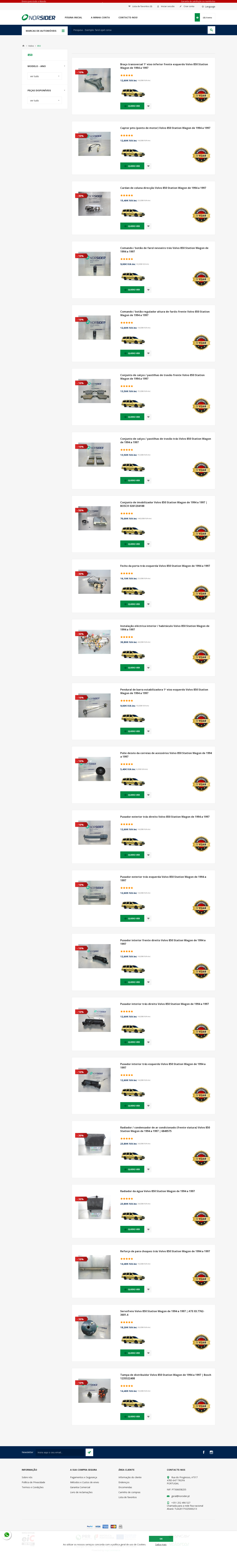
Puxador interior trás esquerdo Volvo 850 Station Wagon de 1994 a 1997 (163, 1065)
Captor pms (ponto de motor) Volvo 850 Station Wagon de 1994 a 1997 (165, 128)
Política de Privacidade (33, 1482)
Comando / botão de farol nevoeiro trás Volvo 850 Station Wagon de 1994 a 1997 (164, 249)
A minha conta (100, 17)
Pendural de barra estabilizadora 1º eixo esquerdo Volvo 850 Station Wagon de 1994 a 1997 (164, 691)
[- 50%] (78, 498)
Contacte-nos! (128, 17)
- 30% (80, 195)
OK (161, 1538)
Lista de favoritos (127, 1497)
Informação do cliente (130, 1477)
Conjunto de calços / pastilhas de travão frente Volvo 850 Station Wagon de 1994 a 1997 (162, 376)
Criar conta (189, 6)
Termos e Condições (33, 1487)
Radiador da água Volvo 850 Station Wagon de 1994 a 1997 (157, 1191)
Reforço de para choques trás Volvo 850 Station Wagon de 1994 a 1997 (165, 1251)
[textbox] (138, 30)
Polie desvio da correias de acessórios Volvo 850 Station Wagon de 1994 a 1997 (166, 754)
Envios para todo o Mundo (34, 1)
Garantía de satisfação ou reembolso (198, 1)
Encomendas (125, 1487)
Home (23, 45)
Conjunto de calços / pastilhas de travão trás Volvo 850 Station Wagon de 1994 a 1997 (165, 440)
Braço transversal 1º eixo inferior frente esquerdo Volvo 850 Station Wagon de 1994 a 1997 (164, 66)
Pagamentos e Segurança (83, 1477)
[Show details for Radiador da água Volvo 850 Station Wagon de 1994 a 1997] (94, 1207)
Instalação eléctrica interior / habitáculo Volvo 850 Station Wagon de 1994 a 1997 (164, 627)
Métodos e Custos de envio (84, 1482)
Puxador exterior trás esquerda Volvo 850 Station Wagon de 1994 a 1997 (163, 878)
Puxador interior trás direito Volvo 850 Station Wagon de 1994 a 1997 (164, 1004)
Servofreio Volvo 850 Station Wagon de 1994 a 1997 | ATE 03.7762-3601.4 (162, 1312)
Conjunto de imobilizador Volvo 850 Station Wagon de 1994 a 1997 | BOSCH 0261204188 (163, 504)
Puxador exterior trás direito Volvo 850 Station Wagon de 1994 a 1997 (164, 816)
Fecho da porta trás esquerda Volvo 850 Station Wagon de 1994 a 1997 (165, 566)
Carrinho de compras (129, 1492)
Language (210, 6)
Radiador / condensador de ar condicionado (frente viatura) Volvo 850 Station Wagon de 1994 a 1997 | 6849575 (165, 1129)
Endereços (123, 1482)
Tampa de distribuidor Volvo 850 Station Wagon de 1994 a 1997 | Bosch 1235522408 (165, 1376)
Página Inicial (73, 17)
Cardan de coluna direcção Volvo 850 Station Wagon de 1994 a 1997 (163, 188)
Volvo (31, 45)
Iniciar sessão (168, 6)
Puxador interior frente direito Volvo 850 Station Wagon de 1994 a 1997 (163, 942)
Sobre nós (27, 1477)
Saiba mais (161, 1544)
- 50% (80, 510)
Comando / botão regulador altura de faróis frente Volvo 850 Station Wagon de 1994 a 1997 (165, 313)
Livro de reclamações (81, 1492)
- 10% (80, 72)
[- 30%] (78, 183)
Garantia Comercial (80, 1487)
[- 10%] (78, 60)
